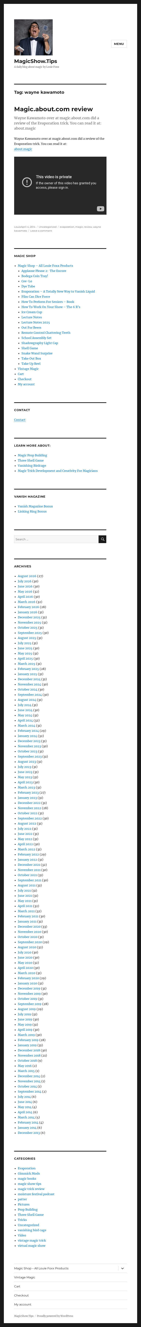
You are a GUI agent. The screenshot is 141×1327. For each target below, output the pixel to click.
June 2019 (25, 1019)
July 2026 (25, 581)
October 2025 (27, 627)
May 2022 (25, 839)
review (88, 226)
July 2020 (24, 952)
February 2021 (28, 916)
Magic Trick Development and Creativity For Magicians (58, 471)
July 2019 (24, 1014)
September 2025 (30, 633)
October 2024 (27, 689)
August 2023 (27, 761)
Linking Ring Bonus (32, 511)
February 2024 (28, 731)
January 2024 (27, 736)
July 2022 (24, 828)
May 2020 (25, 963)
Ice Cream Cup (31, 312)
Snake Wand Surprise (37, 353)
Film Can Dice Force (35, 296)
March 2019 (26, 1035)
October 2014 (27, 1086)
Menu (119, 44)
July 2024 (24, 705)
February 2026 (28, 607)
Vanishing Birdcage (32, 465)
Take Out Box (31, 358)
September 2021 (29, 880)
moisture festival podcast (36, 1194)
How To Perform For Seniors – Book (47, 302)
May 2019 (25, 1024)
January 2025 (27, 674)
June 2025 (25, 648)
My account (26, 384)
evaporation (67, 226)
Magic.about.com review (53, 109)
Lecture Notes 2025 (35, 322)
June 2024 (25, 710)
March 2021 (26, 911)
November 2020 (29, 932)
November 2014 (29, 1081)
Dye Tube (28, 286)
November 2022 (29, 808)
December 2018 (29, 1050)
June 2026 (25, 586)
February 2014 (28, 1122)
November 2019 (29, 993)
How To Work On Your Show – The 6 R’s (50, 307)
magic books (27, 1178)
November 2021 (29, 870)
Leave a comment (41, 230)
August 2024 (27, 700)
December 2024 (29, 679)
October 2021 (27, 875)
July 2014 (24, 1097)
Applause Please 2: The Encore (43, 271)
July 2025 (24, 643)
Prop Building (28, 1209)
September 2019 (29, 1004)
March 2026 (26, 602)
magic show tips (29, 1184)
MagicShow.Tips (35, 61)
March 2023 (26, 787)
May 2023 (25, 777)
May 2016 (25, 1066)
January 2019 (27, 1045)
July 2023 (24, 767)
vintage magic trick (32, 1240)
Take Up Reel (30, 363)
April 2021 (25, 906)
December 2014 (29, 1076)
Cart (21, 374)
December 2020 (29, 926)
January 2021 (27, 921)
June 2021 (25, 895)
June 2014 (25, 1102)
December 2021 (29, 865)
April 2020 (25, 968)
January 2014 (27, 1127)
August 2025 (27, 638)
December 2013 (29, 1133)
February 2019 (28, 1040)
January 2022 (27, 859)
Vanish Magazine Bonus (35, 506)
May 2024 (25, 715)
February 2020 (28, 978)
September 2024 (30, 694)
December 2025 (29, 617)
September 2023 (30, 756)
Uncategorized (48, 226)
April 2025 (25, 658)
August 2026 (27, 576)
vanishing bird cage (32, 1230)
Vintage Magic (28, 369)
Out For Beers (31, 327)
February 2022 (28, 854)
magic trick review (31, 1189)
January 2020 (27, 983)
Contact (20, 420)
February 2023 (28, 792)
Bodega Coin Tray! (34, 276)
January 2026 (27, 612)
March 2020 (26, 973)
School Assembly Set (36, 338)
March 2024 (26, 725)
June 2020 (25, 957)
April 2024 (25, 720)
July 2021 (24, 890)
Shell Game (29, 348)
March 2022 (26, 849)
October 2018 (27, 1060)
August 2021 (27, 885)
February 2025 (28, 669)
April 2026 (25, 597)
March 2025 (26, 664)
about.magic (23, 149)
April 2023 (25, 782)
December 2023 (29, 741)
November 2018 (29, 1055)
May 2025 (25, 653)
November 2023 (29, 746)
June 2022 (25, 834)
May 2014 (25, 1107)
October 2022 (27, 813)
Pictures (24, 1204)
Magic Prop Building (32, 455)
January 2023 (27, 798)
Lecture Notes (31, 317)
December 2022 (29, 803)
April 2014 (25, 1112)
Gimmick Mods (29, 1173)
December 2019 (29, 988)
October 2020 (27, 937)
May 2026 (25, 591)
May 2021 (25, 901)
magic (79, 226)
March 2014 (26, 1117)
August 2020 (27, 947)
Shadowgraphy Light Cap (39, 343)
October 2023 (27, 751)
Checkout (25, 379)
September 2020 (30, 942)
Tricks (22, 1220)
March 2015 (26, 1071)
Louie (17, 226)
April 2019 (25, 1030)
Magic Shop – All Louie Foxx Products (45, 265)
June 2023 (25, 772)
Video (22, 1235)
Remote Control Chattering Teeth (45, 333)
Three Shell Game (31, 460)
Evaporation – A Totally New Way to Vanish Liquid (58, 291)
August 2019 (27, 1009)
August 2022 (27, 823)
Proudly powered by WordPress (55, 1316)
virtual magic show (31, 1245)
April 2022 (25, 844)
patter (22, 1199)
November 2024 (29, 684)
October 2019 (27, 999)
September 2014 (29, 1091)
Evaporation (27, 1168)
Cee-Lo (26, 281)
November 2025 (29, 622)
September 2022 (30, 818)
